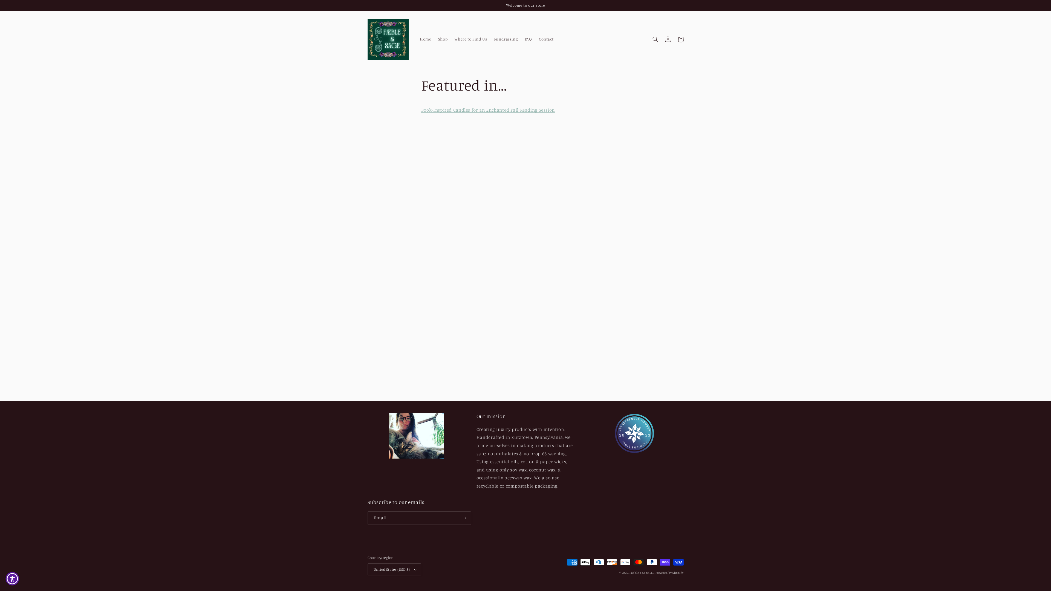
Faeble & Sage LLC (642, 572)
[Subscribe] (464, 518)
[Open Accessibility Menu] (12, 579)
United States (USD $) (392, 569)
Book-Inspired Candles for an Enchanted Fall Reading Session (488, 110)
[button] (655, 39)
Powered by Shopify (669, 572)
